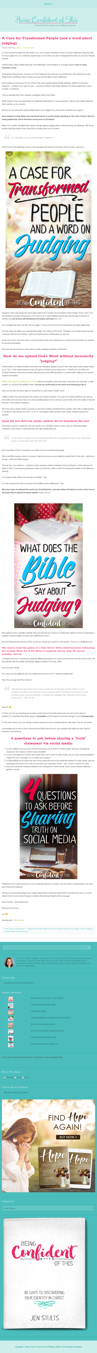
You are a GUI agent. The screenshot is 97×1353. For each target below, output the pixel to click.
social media (9, 931)
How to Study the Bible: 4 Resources (44, 1043)
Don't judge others (77, 929)
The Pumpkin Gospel (38, 1011)
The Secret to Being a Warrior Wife (43, 1037)
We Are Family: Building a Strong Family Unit (47, 1030)
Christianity (20, 929)
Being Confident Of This (48, 18)
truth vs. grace (21, 931)
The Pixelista (50, 1346)
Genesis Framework (74, 1346)
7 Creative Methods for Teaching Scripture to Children (50, 1017)
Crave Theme (36, 1346)
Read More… (30, 966)
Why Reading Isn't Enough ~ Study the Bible (47, 998)
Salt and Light (18, 920)
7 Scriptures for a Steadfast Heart (43, 1004)
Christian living (61, 929)
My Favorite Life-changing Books (43, 1024)
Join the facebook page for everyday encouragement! (32, 1057)
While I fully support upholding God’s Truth (19, 381)
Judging (89, 929)
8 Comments (29, 48)
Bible (41, 929)
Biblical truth (49, 929)
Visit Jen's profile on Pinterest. (16, 1092)
